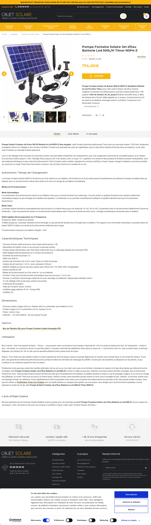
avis (84, 58)
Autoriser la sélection (131, 502)
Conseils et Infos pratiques (114, 7)
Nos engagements (98, 7)
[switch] (69, 520)
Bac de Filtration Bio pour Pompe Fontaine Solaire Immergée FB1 (31, 328)
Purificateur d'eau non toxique (30, 382)
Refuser (131, 510)
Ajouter (98, 76)
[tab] (57, 134)
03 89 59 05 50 (23, 6)
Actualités (128, 7)
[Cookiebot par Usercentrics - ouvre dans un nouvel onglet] (15, 520)
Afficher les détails (129, 520)
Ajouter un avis (95, 58)
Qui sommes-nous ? (83, 7)
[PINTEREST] (103, 115)
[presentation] (4, 73)
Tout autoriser (131, 494)
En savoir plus (90, 106)
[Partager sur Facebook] (100, 115)
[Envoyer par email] (97, 115)
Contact (146, 7)
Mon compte (138, 7)
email (125, 477)
